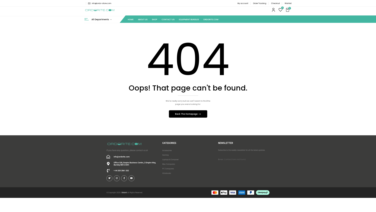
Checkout (275, 3)
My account (242, 3)
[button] (288, 10)
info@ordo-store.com (101, 3)
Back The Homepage (186, 113)
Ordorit (124, 193)
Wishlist (288, 3)
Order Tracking (259, 3)
